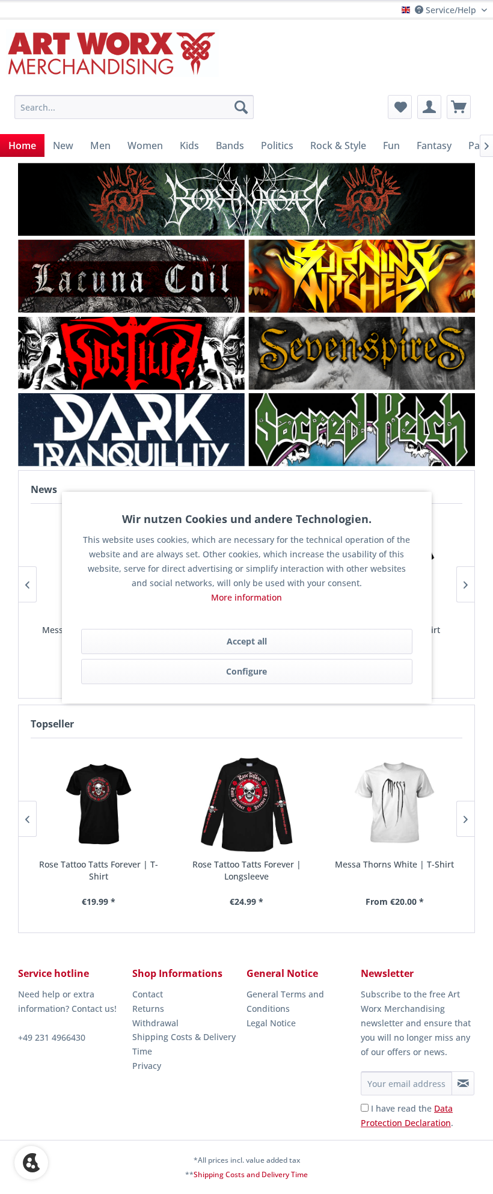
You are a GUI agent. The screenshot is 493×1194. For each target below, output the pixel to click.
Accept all (247, 641)
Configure (246, 671)
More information (246, 597)
